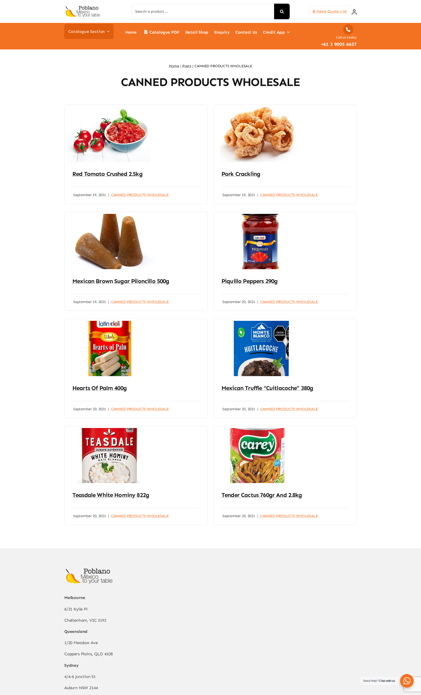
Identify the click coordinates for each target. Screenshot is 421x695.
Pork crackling (240, 173)
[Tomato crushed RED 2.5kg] (111, 108)
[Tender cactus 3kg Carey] (260, 430)
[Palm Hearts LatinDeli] (111, 322)
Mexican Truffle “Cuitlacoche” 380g (267, 387)
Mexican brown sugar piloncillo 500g (120, 281)
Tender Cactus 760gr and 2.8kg (261, 494)
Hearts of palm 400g (99, 387)
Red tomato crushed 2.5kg (107, 173)
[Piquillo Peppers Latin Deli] (260, 215)
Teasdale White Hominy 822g (110, 494)
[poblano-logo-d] (82, 7)
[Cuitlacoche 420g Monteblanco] (260, 322)
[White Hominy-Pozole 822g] (111, 430)
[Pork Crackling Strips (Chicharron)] (260, 108)
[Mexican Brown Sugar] (111, 215)
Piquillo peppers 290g (249, 281)
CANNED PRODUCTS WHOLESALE (140, 195)
